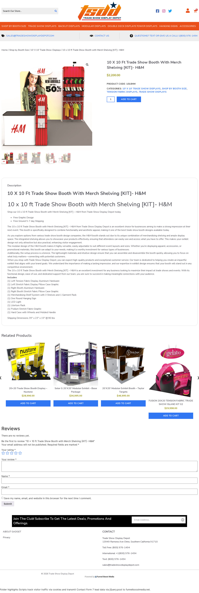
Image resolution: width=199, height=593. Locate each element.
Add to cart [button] (28, 403)
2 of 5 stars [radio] (7, 453)
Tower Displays (147, 26)
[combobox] (27, 11)
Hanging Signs (168, 26)
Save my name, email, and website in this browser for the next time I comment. (47, 498)
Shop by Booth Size (14, 26)
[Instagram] (164, 11)
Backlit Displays (69, 26)
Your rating (8, 450)
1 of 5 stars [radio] (3, 453)
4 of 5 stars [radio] (16, 453)
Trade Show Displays (42, 26)
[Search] (55, 11)
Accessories (188, 26)
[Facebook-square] (157, 11)
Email (5, 487)
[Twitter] (170, 11)
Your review (8, 459)
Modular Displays (94, 26)
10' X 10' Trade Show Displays (46, 50)
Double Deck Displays (122, 26)
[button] (87, 64)
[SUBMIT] (178, 520)
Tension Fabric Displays (122, 91)
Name (5, 476)
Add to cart (129, 99)
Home (4, 50)
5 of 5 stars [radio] (20, 453)
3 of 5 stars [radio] (11, 453)
